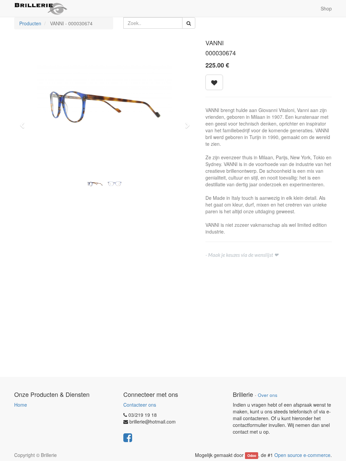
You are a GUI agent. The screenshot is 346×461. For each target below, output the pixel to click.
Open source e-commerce (302, 455)
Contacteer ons (139, 404)
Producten (30, 23)
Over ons (267, 395)
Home (20, 404)
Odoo (251, 455)
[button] (24, 122)
